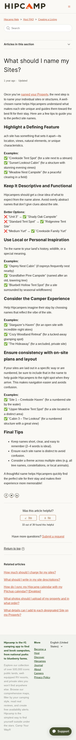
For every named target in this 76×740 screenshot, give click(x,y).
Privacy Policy (42, 677)
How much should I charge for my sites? (30, 572)
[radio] (28, 518)
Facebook (6, 495)
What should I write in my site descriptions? (32, 579)
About (37, 669)
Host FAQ (28, 19)
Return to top (12, 548)
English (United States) (59, 644)
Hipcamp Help (11, 19)
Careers (39, 673)
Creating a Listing (47, 19)
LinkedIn (17, 495)
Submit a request (53, 536)
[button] (69, 6)
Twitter (11, 495)
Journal (38, 665)
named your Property (34, 94)
